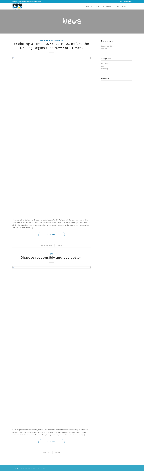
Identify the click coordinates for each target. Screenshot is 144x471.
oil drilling (58, 40)
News (51, 40)
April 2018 (105, 49)
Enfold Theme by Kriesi (38, 468)
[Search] (130, 6)
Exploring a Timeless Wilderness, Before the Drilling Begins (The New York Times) (51, 45)
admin (60, 245)
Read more (51, 235)
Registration (128, 1)
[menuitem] (120, 1)
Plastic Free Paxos (25, 468)
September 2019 (107, 46)
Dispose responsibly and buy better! (51, 257)
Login (120, 1)
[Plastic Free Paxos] (17, 6)
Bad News (44, 40)
